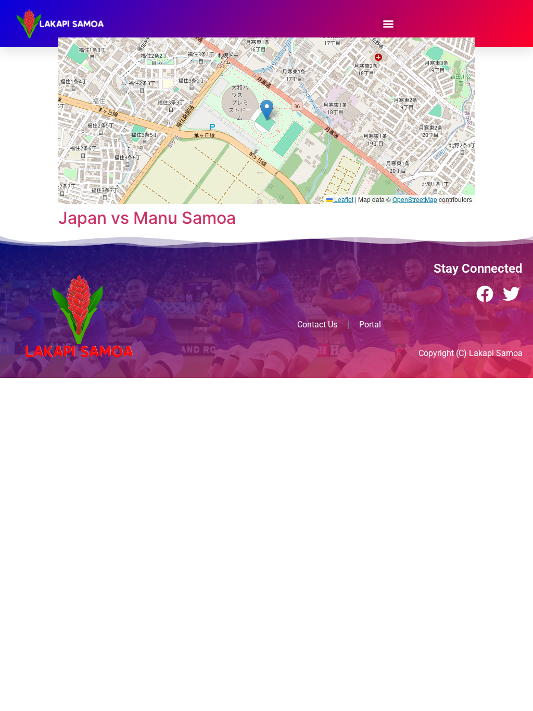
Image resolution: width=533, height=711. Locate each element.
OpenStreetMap (414, 199)
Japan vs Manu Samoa (147, 218)
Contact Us (317, 324)
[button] (388, 23)
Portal (370, 324)
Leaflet (343, 199)
